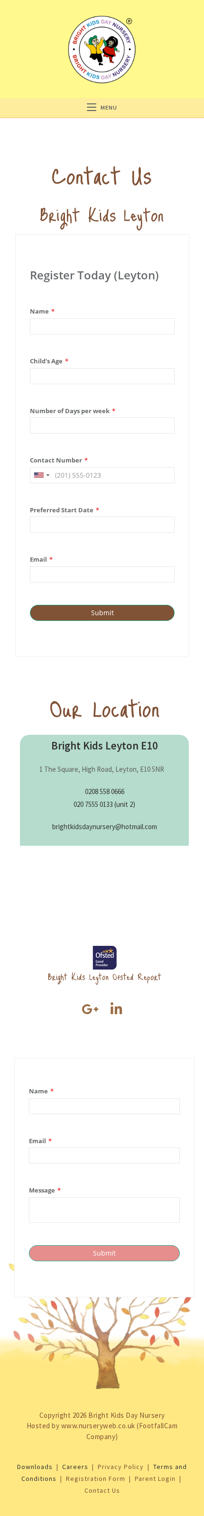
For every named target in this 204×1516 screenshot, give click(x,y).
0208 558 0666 (104, 791)
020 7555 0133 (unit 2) (104, 804)
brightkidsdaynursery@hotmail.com (104, 826)
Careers (75, 1466)
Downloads (35, 1466)
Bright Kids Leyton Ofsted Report (104, 976)
